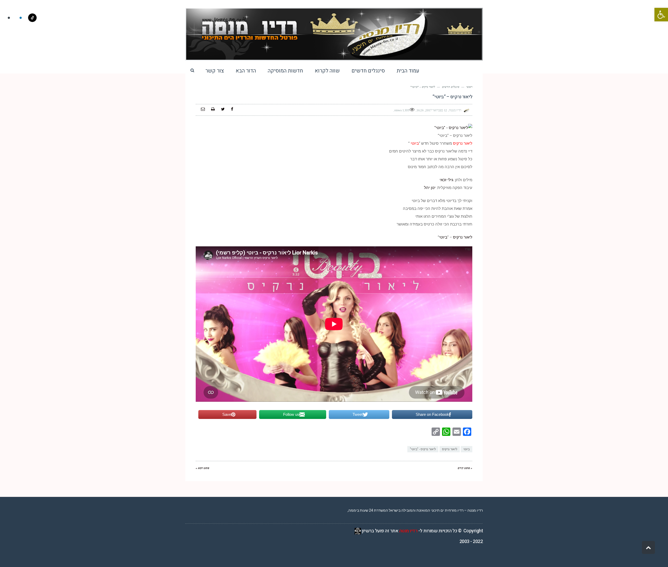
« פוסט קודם (465, 468)
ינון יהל (430, 187)
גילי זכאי (446, 180)
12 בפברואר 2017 (436, 110)
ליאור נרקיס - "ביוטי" (423, 449)
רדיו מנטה (408, 530)
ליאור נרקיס (462, 237)
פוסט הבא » (202, 468)
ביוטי (443, 237)
